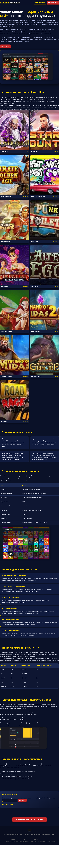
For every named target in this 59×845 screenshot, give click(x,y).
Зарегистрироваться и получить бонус (29, 819)
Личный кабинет (40, 2)
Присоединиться (53, 2)
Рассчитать (22, 800)
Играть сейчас (5, 46)
